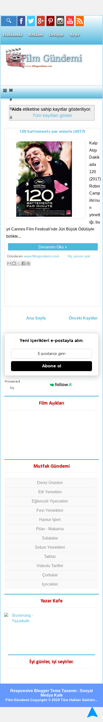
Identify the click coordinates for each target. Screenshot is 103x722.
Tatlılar (50, 556)
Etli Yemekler (50, 492)
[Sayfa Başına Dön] (91, 712)
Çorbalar (50, 575)
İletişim (56, 34)
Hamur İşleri (50, 519)
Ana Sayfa (36, 318)
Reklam (35, 34)
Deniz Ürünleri (50, 483)
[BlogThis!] (14, 263)
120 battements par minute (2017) (52, 131)
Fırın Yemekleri (49, 510)
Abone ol (51, 366)
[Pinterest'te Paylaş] (28, 263)
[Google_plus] (41, 21)
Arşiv (75, 34)
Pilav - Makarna (50, 529)
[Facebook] (21, 21)
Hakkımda (12, 34)
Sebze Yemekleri (50, 547)
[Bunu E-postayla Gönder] (9, 263)
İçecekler (50, 584)
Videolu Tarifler (49, 566)
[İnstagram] (60, 21)
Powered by (12, 384)
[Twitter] (31, 21)
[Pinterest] (50, 21)
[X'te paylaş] (18, 263)
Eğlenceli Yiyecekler (50, 501)
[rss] (80, 21)
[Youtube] (70, 21)
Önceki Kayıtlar (83, 318)
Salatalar (50, 538)
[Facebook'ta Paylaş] (23, 263)
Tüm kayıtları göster (52, 115)
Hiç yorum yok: (79, 256)
